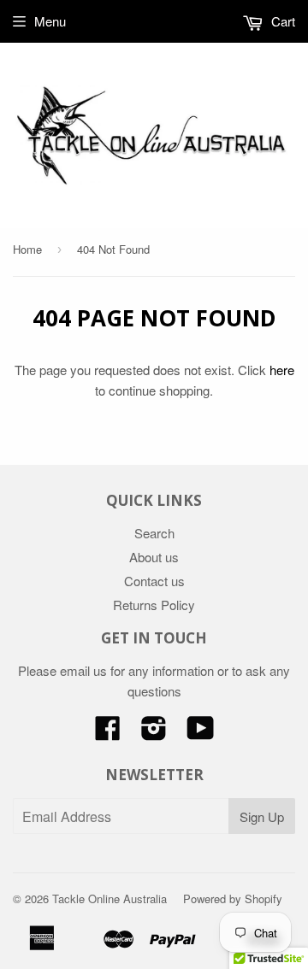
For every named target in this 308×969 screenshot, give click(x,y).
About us (154, 557)
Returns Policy (154, 605)
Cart (281, 21)
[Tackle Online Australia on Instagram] (154, 733)
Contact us (154, 581)
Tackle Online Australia (109, 898)
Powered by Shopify (232, 898)
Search (154, 533)
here (282, 370)
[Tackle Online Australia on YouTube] (200, 733)
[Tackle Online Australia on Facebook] (108, 733)
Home (27, 249)
